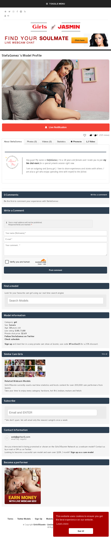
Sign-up (8, 344)
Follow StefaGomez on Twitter (19, 336)
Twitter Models (24, 519)
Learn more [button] (62, 523)
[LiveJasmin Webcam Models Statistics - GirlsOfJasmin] (55, 24)
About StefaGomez (13, 141)
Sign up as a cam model (82, 452)
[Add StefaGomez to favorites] (84, 135)
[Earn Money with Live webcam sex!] (23, 469)
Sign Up (38, 519)
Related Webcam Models (18, 381)
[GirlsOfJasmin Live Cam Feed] (25, 12)
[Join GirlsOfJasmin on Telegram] (21, 12)
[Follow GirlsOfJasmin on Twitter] (9, 12)
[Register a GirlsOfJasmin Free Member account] (5, 16)
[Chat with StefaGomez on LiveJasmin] (55, 63)
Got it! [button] (81, 531)
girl (15, 322)
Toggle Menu (57, 4)
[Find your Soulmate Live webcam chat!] (55, 34)
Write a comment (99, 195)
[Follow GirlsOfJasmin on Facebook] (17, 12)
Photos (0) (32, 141)
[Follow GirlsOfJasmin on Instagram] (13, 12)
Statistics (61, 141)
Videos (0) (47, 141)
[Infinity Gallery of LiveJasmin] (5, 12)
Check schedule (12, 339)
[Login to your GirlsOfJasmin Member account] (8, 16)
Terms (10, 519)
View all (104, 354)
